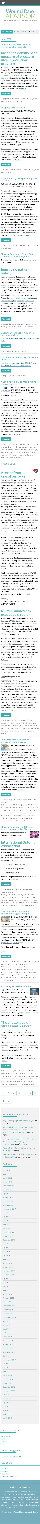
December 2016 (9, 1240)
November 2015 (9, 1271)
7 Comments (21, 821)
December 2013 (9, 1348)
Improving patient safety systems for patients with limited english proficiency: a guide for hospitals (19, 300)
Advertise (3, 1441)
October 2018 (8, 1189)
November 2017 (9, 1205)
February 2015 (8, 1298)
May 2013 (6, 1367)
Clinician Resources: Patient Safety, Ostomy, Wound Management (18, 255)
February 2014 (8, 1340)
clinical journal (12, 447)
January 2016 (8, 1267)
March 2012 (7, 1418)
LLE (6, 450)
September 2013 (9, 1360)
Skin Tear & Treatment (16, 324)
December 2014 (9, 1306)
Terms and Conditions (8, 1476)
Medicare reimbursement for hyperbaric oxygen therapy (15, 912)
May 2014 (6, 1329)
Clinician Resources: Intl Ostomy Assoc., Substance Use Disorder (17, 828)
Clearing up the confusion (19, 235)
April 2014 (6, 1333)
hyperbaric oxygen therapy (13, 967)
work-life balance (6, 1081)
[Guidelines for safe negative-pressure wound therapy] (5, 745)
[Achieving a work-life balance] (34, 990)
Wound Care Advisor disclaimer (26, 1512)
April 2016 (6, 1259)
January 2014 (8, 1344)
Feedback (3, 1439)
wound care (4, 455)
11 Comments (9, 980)
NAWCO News (8, 463)
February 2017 (8, 1232)
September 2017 (9, 1209)
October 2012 (8, 1395)
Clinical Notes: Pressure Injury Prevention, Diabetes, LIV (16, 45)
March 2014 (7, 1336)
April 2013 (6, 1371)
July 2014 (6, 1325)
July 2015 (6, 1278)
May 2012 (6, 1410)
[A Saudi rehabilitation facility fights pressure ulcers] (5, 387)
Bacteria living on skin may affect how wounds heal (17, 333)
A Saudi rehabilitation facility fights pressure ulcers (18, 382)
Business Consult (8, 170)
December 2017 (9, 1201)
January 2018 (8, 1197)
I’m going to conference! (13, 107)
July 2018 (6, 1193)
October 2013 (8, 1356)
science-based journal (8, 452)
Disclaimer (4, 1471)
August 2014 (7, 1321)
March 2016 (7, 1263)
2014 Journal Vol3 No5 (25, 805)
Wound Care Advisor (18, 99)
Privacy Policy (5, 1474)
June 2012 (6, 1406)
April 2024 (6, 1174)
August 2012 (7, 1398)
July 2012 (6, 1402)
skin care (18, 452)
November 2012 (9, 1391)
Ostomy (5, 324)
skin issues (25, 452)
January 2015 (8, 1302)
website (4, 860)
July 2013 (6, 1364)
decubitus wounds (23, 447)
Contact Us (4, 1468)
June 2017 (6, 1220)
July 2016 (6, 1247)
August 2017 (7, 1213)
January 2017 (8, 1236)
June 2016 (6, 1251)
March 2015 (7, 1294)
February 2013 (8, 1379)
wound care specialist (8, 458)
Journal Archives (6, 1436)
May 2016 (6, 1255)
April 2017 (6, 1224)
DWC (2, 450)
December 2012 (9, 1387)
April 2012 (6, 1414)
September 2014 (9, 1317)
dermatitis (33, 447)
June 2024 (6, 1170)
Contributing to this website (10, 1456)
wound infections (17, 101)
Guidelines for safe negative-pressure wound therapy (15, 740)
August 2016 (7, 1244)
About (2, 1444)
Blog (4, 351)
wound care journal (29, 455)
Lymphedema (7, 99)
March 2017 (7, 1228)
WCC (35, 452)
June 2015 (6, 1282)
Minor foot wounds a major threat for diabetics (19, 358)
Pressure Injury (7, 245)
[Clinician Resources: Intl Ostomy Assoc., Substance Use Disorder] (34, 833)
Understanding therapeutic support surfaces (19, 179)
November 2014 (9, 1309)
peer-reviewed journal (21, 450)
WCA (9, 101)
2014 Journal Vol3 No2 (10, 805)
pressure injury (33, 450)
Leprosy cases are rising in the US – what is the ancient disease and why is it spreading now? (19, 1141)
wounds (18, 458)
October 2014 (8, 1313)
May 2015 (6, 1286)
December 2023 (9, 1186)
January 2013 (8, 1383)
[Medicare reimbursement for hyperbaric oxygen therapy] (5, 917)
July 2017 (6, 1217)
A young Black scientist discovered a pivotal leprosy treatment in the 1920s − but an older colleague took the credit (19, 1129)
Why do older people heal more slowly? (18, 1121)
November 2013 (9, 1352)
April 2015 (6, 1290)
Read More (6, 94)
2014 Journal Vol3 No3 (10, 327)
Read (3, 677)
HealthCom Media (20, 1491)
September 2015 (9, 1275)
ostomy (10, 450)
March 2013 (7, 1375)
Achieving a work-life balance (16, 986)
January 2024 (8, 1182)
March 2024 (7, 1178)
